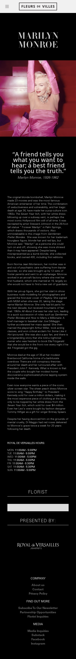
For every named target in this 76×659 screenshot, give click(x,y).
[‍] (38, 648)
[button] (7, 6)
